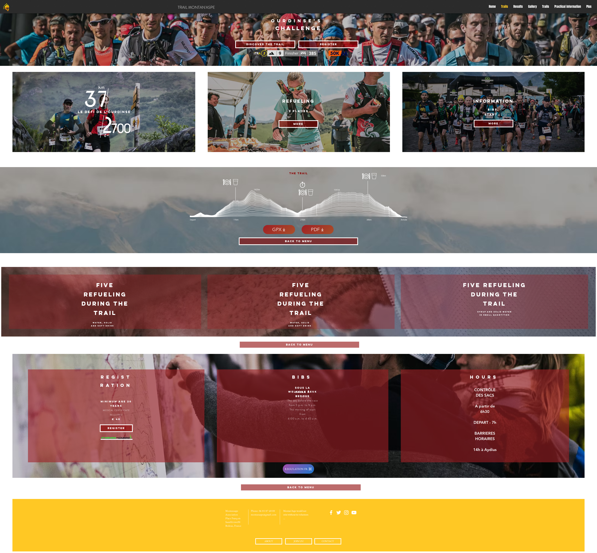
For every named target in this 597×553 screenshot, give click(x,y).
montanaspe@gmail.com (263, 514)
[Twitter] (339, 513)
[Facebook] (331, 513)
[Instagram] (346, 513)
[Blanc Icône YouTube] (354, 513)
